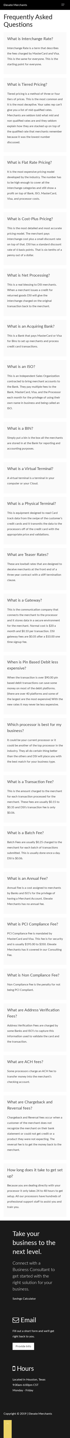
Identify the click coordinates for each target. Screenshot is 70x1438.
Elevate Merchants (15, 5)
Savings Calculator (24, 1298)
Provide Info (23, 1346)
